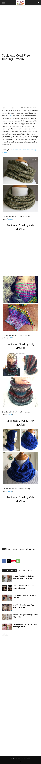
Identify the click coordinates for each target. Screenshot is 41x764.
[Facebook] (4, 561)
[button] (3, 2)
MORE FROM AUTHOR (25, 571)
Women (18, 758)
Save (14, 561)
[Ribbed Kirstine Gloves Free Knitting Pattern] (7, 588)
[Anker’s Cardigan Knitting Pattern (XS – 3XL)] (7, 617)
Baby (12, 758)
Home (3, 51)
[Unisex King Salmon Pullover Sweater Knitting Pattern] (7, 578)
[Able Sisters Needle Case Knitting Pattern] (7, 597)
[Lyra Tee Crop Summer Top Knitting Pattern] (7, 607)
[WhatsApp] (18, 561)
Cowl (10, 116)
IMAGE (10, 219)
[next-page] (6, 634)
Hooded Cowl (23, 549)
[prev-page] (3, 634)
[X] (9, 561)
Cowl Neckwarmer (12, 549)
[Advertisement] (20, 27)
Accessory (10, 51)
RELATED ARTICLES (9, 571)
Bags (28, 758)
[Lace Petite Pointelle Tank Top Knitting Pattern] (7, 626)
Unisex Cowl (32, 549)
